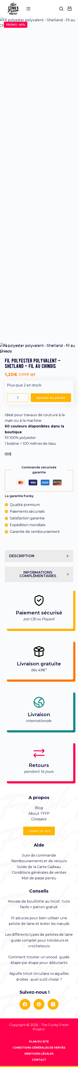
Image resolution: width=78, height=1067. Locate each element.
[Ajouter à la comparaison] (9, 454)
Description (21, 556)
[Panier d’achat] (70, 9)
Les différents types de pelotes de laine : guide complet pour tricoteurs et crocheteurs (39, 940)
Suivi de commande (39, 855)
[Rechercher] (61, 9)
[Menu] (28, 9)
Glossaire (39, 819)
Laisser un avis (39, 831)
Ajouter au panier (51, 398)
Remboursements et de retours (39, 861)
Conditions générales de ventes (39, 872)
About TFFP (39, 813)
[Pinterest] (39, 1004)
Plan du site (39, 1041)
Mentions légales (39, 1053)
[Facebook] (25, 1004)
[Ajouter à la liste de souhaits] (6, 454)
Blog (39, 808)
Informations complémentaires (38, 574)
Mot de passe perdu (39, 878)
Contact (39, 1059)
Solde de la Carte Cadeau (39, 867)
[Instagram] (53, 1004)
